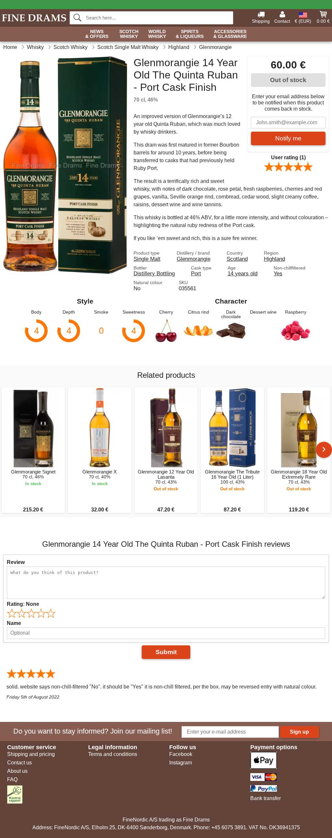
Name (14, 623)
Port (196, 273)
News (96, 34)
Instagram (180, 762)
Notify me (288, 138)
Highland (274, 259)
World (157, 34)
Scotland (237, 259)
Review (16, 562)
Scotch (128, 34)
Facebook (180, 754)
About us (17, 771)
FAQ (12, 779)
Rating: (23, 604)
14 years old (242, 273)
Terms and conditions (112, 754)
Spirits (190, 34)
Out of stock (288, 80)
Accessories (230, 34)
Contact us (19, 762)
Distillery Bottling (154, 273)
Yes (278, 273)
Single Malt (147, 259)
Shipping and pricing (31, 754)
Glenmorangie (193, 259)
